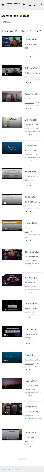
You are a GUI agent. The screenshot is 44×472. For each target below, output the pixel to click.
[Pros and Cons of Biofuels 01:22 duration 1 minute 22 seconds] (12, 383)
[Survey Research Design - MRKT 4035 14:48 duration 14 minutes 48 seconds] (12, 357)
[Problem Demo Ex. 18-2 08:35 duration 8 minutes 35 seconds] (12, 173)
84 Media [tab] (7, 22)
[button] (3, 5)
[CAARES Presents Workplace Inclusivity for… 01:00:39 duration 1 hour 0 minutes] (12, 41)
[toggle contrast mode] (34, 5)
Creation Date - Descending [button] (13, 31)
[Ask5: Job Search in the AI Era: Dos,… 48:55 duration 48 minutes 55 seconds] (12, 70)
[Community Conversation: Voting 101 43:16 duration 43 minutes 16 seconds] (12, 435)
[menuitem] (24, 4)
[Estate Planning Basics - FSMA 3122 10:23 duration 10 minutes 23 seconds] (12, 148)
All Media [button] (34, 31)
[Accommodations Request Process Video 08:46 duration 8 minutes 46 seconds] (12, 96)
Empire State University (10, 470)
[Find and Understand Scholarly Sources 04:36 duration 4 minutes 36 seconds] (12, 225)
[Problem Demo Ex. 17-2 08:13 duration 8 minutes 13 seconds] (12, 199)
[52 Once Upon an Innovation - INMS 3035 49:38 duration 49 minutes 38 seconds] (12, 280)
